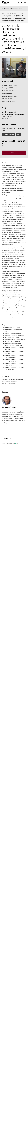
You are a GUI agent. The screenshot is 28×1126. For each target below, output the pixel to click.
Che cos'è (4, 145)
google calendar (8, 134)
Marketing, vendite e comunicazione (12, 8)
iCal (18, 134)
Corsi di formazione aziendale (9, 13)
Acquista (14, 153)
